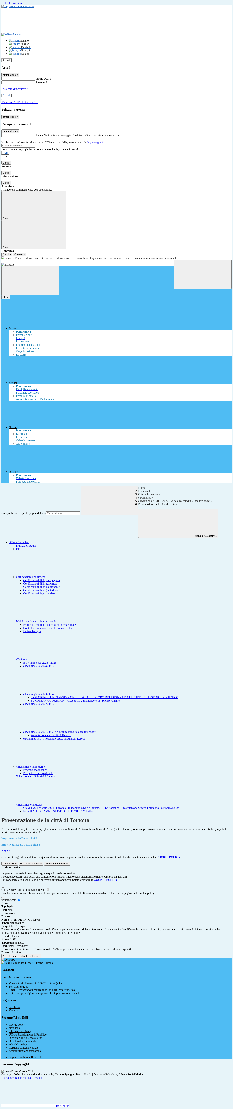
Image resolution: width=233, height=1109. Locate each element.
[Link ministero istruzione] (17, 6)
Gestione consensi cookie (23, 1047)
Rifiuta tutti (31, 863)
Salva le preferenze (29, 956)
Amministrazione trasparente (25, 1050)
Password (41, 82)
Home (141, 487)
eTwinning (144, 497)
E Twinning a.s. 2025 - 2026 (39, 662)
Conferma (19, 254)
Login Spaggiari (95, 142)
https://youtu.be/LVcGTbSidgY (20, 844)
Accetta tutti (57, 863)
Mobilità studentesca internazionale (36, 621)
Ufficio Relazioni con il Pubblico (28, 1034)
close (6, 297)
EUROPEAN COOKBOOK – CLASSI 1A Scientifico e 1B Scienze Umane (75, 700)
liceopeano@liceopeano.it (46, 989)
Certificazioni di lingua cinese (40, 583)
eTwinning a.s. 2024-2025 (38, 665)
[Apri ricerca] (203, 274)
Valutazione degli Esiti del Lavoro (35, 776)
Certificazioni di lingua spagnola (41, 580)
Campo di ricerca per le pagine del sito (23, 513)
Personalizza (10, 863)
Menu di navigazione (205, 536)
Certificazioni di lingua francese (41, 586)
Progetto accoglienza (35, 769)
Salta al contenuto (11, 3)
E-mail (40, 135)
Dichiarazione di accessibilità (25, 1037)
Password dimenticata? (14, 88)
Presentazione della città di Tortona (51, 735)
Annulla (7, 254)
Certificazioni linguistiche (31, 576)
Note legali (15, 1027)
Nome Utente (43, 78)
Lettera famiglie (32, 631)
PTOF (19, 548)
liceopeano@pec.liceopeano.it (47, 993)
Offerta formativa (148, 494)
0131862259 (21, 986)
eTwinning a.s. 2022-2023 (38, 703)
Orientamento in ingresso (31, 766)
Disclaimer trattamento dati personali (22, 1077)
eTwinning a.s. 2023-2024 (38, 694)
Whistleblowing (18, 1044)
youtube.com (9, 899)
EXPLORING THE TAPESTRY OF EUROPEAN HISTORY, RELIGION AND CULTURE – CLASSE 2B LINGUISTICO (104, 697)
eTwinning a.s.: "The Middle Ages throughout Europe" (55, 738)
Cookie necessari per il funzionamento (23, 889)
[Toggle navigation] (30, 280)
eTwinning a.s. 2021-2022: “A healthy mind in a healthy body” (174, 500)
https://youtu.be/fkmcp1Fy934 (19, 838)
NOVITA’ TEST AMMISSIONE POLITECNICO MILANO (59, 811)
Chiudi (6, 162)
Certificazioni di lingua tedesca (41, 590)
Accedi (6, 60)
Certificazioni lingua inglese (39, 593)
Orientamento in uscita (29, 804)
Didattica (143, 491)
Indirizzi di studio (26, 545)
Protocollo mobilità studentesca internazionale (49, 624)
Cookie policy (17, 1024)
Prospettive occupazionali (38, 773)
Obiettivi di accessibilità (22, 1041)
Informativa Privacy (20, 1031)
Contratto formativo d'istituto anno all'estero (48, 628)
